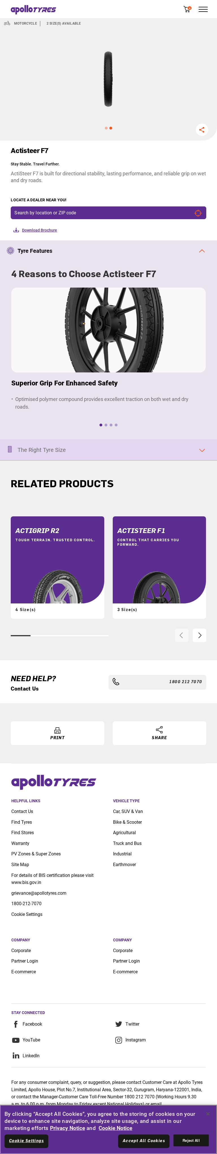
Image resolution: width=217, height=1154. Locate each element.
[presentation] (181, 635)
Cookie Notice (115, 1128)
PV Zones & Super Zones (36, 854)
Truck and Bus (127, 843)
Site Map (20, 864)
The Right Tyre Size (42, 449)
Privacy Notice (67, 1128)
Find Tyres (21, 822)
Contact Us (22, 811)
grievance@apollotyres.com (38, 893)
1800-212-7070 (26, 903)
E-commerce (23, 971)
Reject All (191, 1140)
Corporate (21, 950)
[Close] (208, 1114)
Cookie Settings (26, 914)
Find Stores (22, 832)
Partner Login (24, 961)
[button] (106, 128)
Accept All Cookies (144, 1141)
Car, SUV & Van (128, 811)
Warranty (20, 843)
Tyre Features (35, 250)
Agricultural (124, 832)
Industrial (122, 854)
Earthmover (124, 864)
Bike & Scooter (127, 822)
